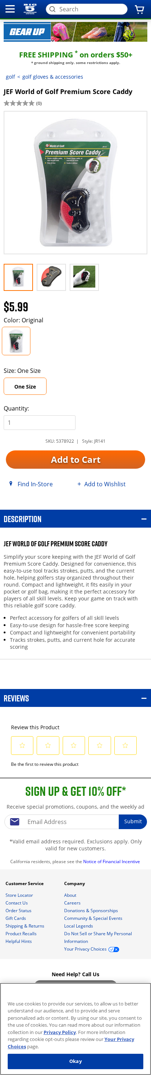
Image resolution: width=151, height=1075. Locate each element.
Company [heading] (75, 883)
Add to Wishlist (105, 484)
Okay (75, 1061)
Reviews (16, 698)
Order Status (19, 910)
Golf (10, 76)
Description (22, 518)
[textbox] (75, 821)
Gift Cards (16, 918)
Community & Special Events (94, 918)
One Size (25, 386)
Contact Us (17, 903)
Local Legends (79, 926)
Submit (133, 821)
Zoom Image (29, 121)
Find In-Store (35, 484)
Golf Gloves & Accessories (52, 76)
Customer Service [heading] (25, 883)
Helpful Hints (19, 941)
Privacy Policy (60, 1032)
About (70, 895)
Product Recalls (21, 933)
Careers (73, 903)
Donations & (91, 910)
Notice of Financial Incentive (112, 861)
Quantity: (16, 408)
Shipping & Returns (25, 926)
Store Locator (19, 895)
